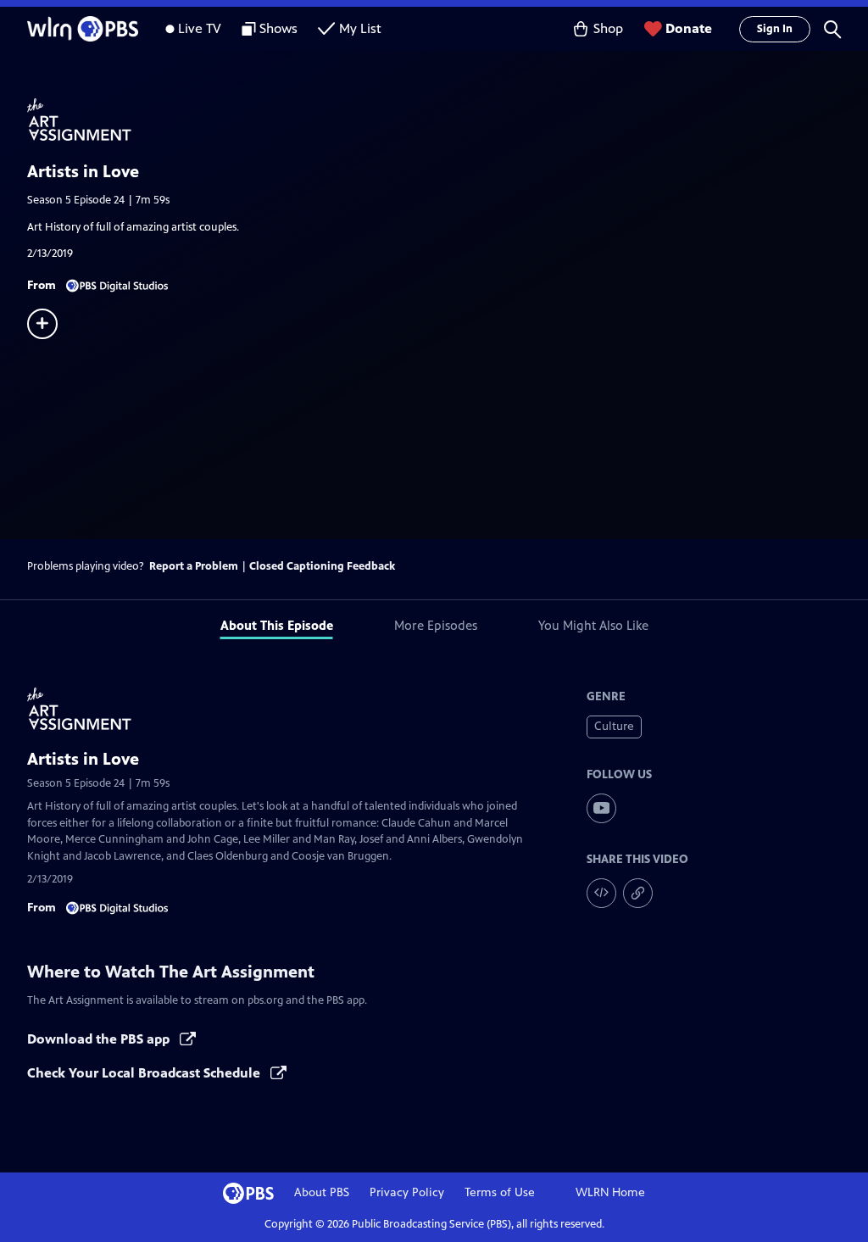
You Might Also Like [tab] (593, 625)
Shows (278, 28)
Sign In (775, 29)
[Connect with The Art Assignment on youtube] (601, 808)
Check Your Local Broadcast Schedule (145, 1073)
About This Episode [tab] (276, 625)
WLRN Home (610, 1192)
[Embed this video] (601, 893)
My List (360, 28)
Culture (614, 726)
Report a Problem (193, 566)
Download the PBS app (100, 1039)
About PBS (321, 1192)
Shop (608, 28)
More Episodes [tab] (435, 625)
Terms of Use (500, 1192)
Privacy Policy (407, 1192)
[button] (832, 29)
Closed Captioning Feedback (322, 566)
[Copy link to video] (638, 893)
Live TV (199, 28)
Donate (688, 28)
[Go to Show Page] (447, 119)
